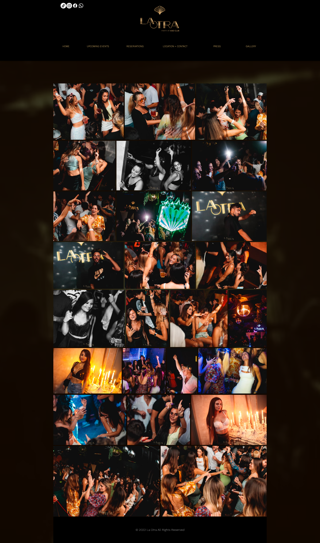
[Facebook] (75, 5)
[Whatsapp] (81, 5)
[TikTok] (63, 5)
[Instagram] (69, 5)
